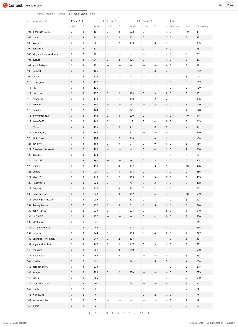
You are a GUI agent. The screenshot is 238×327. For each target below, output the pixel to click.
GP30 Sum (175, 26)
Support (231, 322)
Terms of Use (196, 322)
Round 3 (147, 21)
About (61, 13)
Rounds (50, 13)
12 (141, 313)
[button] (40, 21)
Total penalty (202, 26)
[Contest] (13, 5)
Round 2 (111, 21)
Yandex (22, 322)
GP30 (73, 26)
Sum (188, 26)
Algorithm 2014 (33, 5)
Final (92, 13)
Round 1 (75, 21)
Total (172, 21)
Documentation (214, 322)
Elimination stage (77, 13)
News (40, 13)
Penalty (97, 26)
